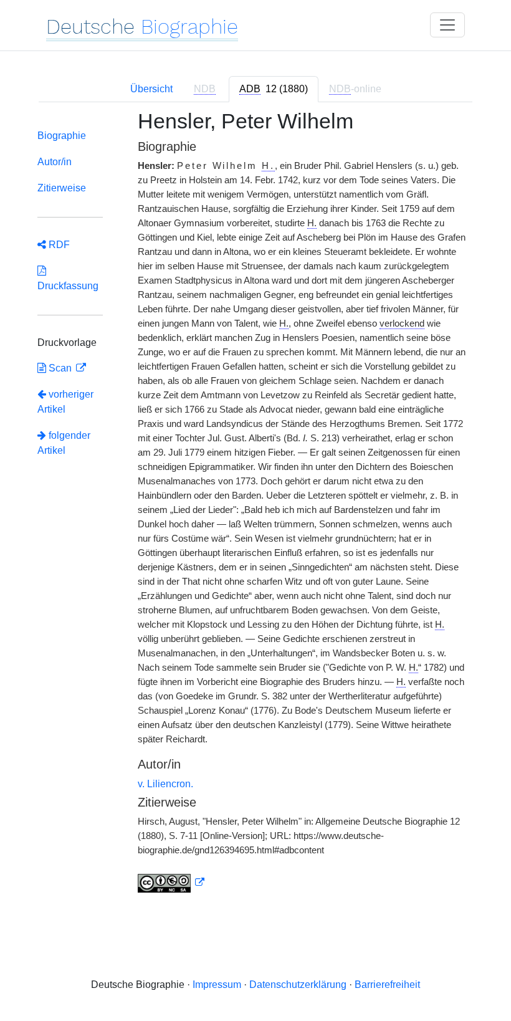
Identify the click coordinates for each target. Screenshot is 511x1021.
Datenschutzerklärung (297, 984)
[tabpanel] (255, 508)
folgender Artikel (63, 443)
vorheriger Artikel (65, 402)
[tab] (273, 89)
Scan (60, 368)
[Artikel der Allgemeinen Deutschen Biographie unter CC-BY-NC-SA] (171, 883)
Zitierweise (61, 188)
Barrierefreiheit (387, 984)
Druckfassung (67, 278)
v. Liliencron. (165, 784)
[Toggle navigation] (447, 24)
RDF (58, 244)
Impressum (217, 984)
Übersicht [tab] (151, 89)
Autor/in (54, 161)
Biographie (61, 135)
